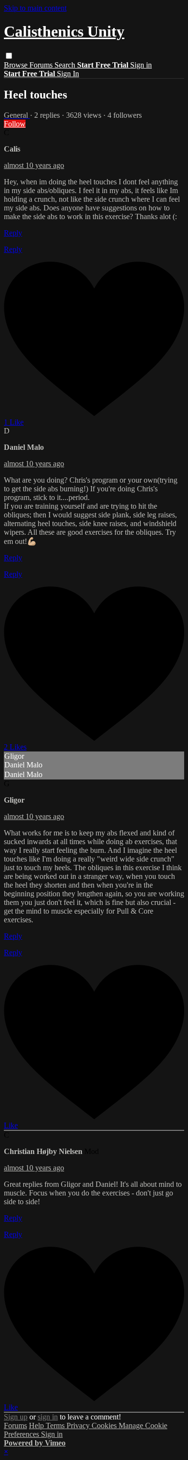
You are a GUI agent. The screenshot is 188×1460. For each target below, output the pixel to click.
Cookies (105, 1425)
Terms (56, 1425)
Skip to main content (35, 8)
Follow (15, 124)
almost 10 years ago (34, 165)
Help (37, 1425)
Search (65, 65)
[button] (9, 56)
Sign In (68, 74)
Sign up (15, 1417)
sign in (48, 1417)
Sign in (141, 65)
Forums (41, 65)
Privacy (79, 1425)
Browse (16, 65)
